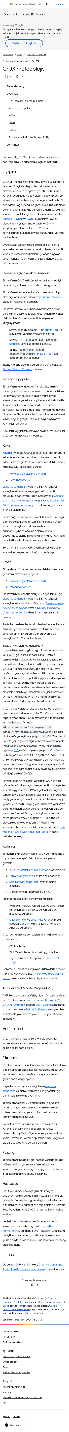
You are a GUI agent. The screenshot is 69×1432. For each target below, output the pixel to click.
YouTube (7, 1392)
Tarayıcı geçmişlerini (21, 876)
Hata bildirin (9, 1336)
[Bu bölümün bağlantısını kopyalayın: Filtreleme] (21, 1058)
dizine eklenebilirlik (54, 297)
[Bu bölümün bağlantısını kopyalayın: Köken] (15, 446)
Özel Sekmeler (18, 919)
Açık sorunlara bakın (13, 1342)
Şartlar (6, 1416)
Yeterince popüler (20, 479)
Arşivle (6, 1367)
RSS (5, 1402)
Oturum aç (58, 3)
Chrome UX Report (30, 14)
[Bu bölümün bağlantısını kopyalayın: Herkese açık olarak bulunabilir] (52, 273)
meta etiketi (44, 354)
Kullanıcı (7, 219)
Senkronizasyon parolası (24, 882)
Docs (7, 14)
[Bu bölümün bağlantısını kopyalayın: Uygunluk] (23, 172)
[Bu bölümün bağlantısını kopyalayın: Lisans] (17, 1255)
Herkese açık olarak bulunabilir (27, 473)
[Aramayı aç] (40, 4)
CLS (16, 750)
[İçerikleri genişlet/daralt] (24, 87)
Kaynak (18, 219)
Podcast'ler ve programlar (16, 1372)
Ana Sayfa (8, 54)
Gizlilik (16, 1416)
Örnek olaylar (10, 1361)
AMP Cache (43, 1005)
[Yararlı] (32, 61)
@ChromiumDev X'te (14, 1386)
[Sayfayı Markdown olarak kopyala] (17, 76)
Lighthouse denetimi (15, 486)
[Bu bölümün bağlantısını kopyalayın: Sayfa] (14, 562)
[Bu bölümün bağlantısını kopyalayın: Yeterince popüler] (33, 380)
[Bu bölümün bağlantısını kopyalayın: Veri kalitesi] (26, 1029)
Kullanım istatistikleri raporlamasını (30, 870)
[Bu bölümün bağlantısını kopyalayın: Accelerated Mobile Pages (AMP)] (56, 989)
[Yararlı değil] (37, 61)
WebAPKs (37, 919)
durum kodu (52, 330)
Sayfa (30, 219)
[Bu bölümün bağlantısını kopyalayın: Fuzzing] (17, 1153)
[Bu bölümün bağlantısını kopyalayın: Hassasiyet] (22, 1184)
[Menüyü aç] (5, 4)
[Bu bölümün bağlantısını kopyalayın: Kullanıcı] (18, 847)
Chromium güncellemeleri (16, 1356)
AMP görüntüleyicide (37, 1009)
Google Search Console (17, 369)
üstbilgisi (14, 344)
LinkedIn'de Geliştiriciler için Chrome (22, 1397)
